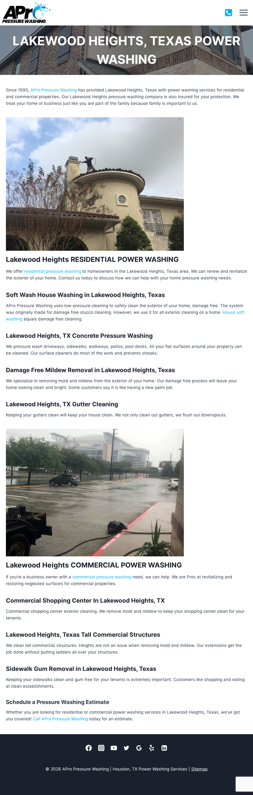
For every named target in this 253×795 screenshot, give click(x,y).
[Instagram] (101, 748)
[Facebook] (89, 748)
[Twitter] (126, 748)
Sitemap (199, 769)
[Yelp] (152, 748)
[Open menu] (243, 12)
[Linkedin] (164, 748)
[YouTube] (114, 748)
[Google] (139, 748)
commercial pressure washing (101, 576)
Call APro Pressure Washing (60, 718)
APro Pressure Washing (53, 90)
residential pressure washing (52, 271)
